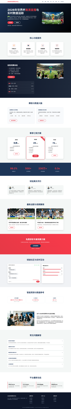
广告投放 (54, 401)
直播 (45, 1)
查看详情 (11, 227)
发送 (38, 281)
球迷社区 (42, 401)
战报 (56, 1)
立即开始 (16, 153)
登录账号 (42, 398)
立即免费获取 (35, 245)
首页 (42, 1)
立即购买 (54, 155)
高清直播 (31, 398)
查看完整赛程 (13, 120)
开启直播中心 (11, 76)
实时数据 (31, 399)
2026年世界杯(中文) (12, 1)
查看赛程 (17, 22)
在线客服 (54, 398)
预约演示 (54, 399)
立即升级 (35, 155)
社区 (53, 1)
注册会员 (42, 399)
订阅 (50, 1)
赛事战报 (31, 401)
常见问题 (62, 1)
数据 (48, 1)
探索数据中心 (42, 120)
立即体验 (10, 22)
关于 (58, 1)
